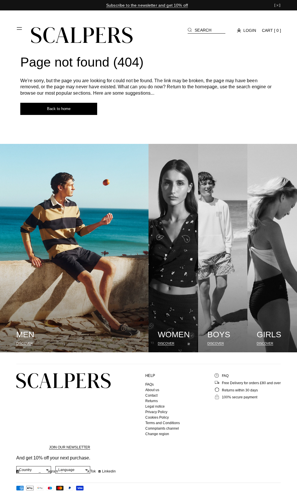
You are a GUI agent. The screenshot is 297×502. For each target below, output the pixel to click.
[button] (19, 30)
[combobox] (33, 469)
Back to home (58, 109)
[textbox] (33, 469)
